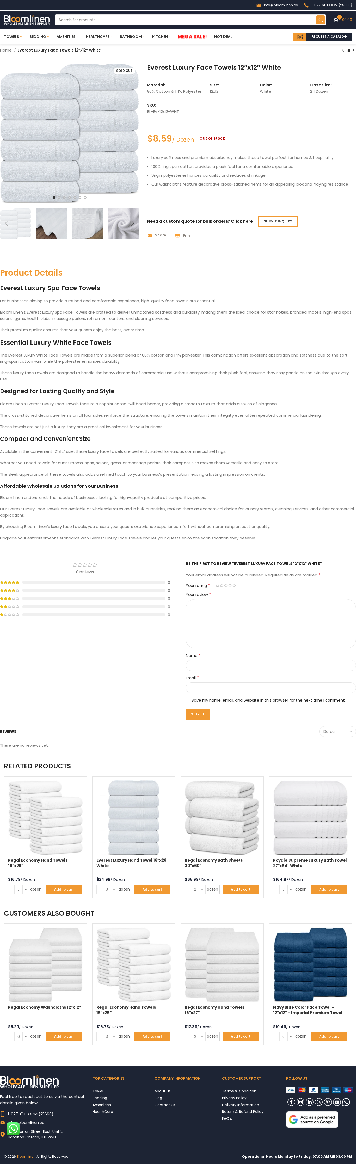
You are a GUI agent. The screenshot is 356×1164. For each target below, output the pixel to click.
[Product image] (45, 817)
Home (6, 50)
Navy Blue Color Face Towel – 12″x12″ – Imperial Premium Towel (307, 1009)
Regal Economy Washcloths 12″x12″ (44, 1007)
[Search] (320, 19)
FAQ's (227, 1118)
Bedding (100, 1097)
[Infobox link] (277, 5)
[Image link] (312, 1119)
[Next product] (353, 50)
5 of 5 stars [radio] (234, 585)
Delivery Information (240, 1104)
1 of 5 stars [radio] (217, 585)
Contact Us (165, 1104)
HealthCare (103, 1111)
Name (193, 655)
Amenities (102, 1104)
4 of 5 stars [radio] (230, 585)
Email (192, 678)
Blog (158, 1097)
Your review (198, 594)
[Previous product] (343, 50)
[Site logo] (27, 19)
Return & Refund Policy (242, 1111)
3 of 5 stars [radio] (226, 585)
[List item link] (46, 1114)
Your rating (198, 585)
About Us (163, 1091)
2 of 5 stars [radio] (221, 585)
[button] (158, 235)
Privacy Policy (234, 1097)
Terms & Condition (239, 1091)
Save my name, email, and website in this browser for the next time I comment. (269, 700)
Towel (98, 1091)
